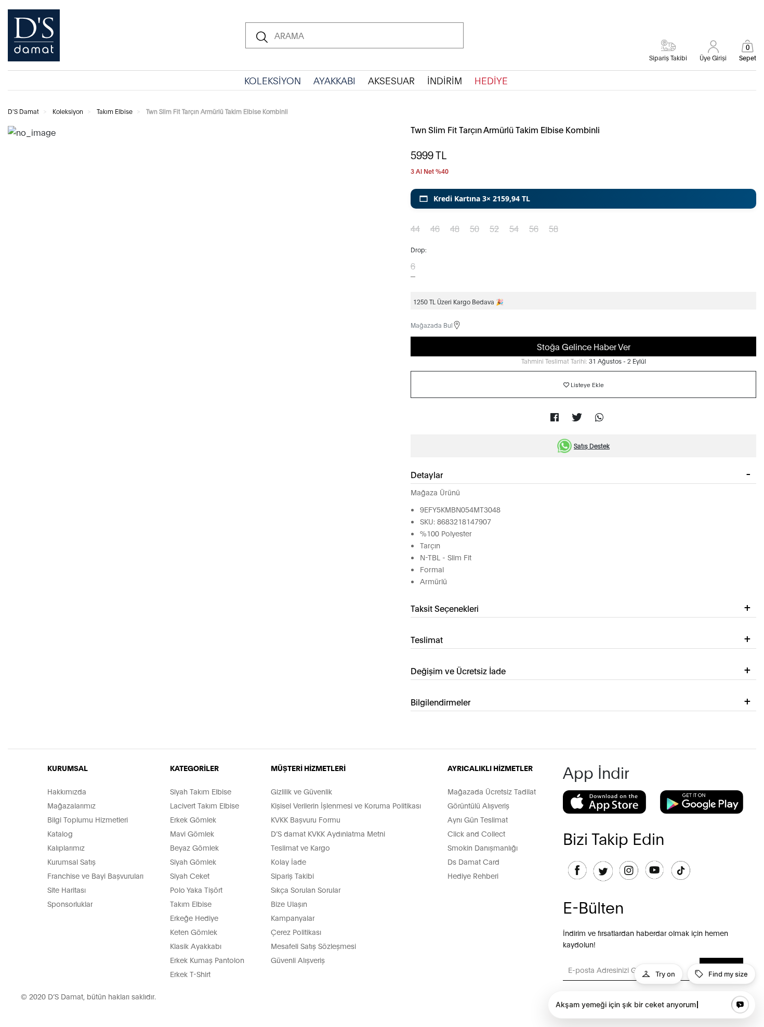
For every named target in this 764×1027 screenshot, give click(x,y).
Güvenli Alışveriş (298, 960)
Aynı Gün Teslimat (477, 819)
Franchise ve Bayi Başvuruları (95, 875)
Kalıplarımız (66, 847)
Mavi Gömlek (192, 833)
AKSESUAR (391, 80)
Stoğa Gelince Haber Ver (583, 346)
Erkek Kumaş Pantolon (207, 960)
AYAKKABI (334, 80)
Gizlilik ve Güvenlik (301, 791)
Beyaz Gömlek (194, 847)
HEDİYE (491, 80)
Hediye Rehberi (472, 875)
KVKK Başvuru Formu (305, 819)
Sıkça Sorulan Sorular (305, 889)
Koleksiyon (67, 111)
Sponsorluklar (70, 903)
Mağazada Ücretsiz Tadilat (491, 791)
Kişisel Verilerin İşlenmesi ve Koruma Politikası (346, 805)
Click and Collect (476, 833)
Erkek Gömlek (193, 819)
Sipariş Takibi (292, 875)
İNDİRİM (444, 80)
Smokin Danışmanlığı (482, 847)
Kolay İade (288, 861)
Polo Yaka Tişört (196, 889)
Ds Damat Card (473, 861)
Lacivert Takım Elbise (204, 805)
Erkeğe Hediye (194, 917)
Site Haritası (66, 889)
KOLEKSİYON (272, 80)
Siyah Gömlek (193, 861)
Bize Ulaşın (289, 903)
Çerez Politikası (296, 931)
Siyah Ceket (189, 875)
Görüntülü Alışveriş (478, 805)
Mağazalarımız (71, 805)
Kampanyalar (292, 917)
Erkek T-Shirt (190, 974)
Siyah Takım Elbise (200, 791)
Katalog (60, 833)
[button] (583, 199)
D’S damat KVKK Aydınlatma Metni (328, 833)
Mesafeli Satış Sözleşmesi (313, 946)
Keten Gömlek (193, 931)
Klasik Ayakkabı (195, 946)
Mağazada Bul (432, 325)
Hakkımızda (66, 791)
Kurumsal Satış (71, 861)
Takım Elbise (115, 111)
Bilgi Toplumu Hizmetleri (87, 819)
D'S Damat (23, 111)
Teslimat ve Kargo (300, 847)
